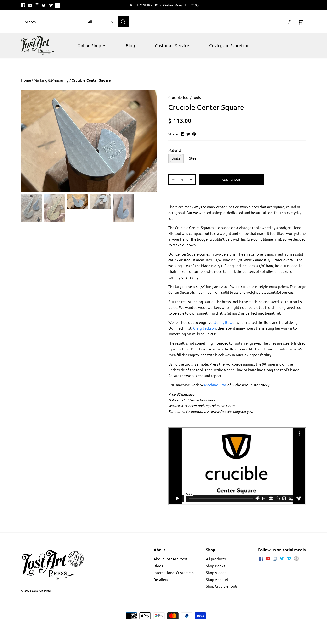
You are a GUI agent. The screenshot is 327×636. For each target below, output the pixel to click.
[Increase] (191, 179)
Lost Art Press (42, 590)
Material (174, 150)
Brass (175, 158)
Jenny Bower (225, 322)
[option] (89, 141)
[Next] (150, 141)
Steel (193, 158)
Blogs (158, 565)
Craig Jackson (204, 328)
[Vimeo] (51, 5)
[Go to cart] (301, 21)
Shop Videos (216, 572)
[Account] (290, 21)
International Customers (174, 572)
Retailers (161, 579)
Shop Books (215, 565)
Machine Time (215, 385)
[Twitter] (44, 5)
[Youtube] (30, 5)
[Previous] (28, 141)
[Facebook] (23, 5)
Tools (196, 97)
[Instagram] (37, 5)
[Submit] (123, 21)
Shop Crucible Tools (222, 586)
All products (216, 559)
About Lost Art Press (170, 559)
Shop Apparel (217, 579)
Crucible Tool (178, 97)
